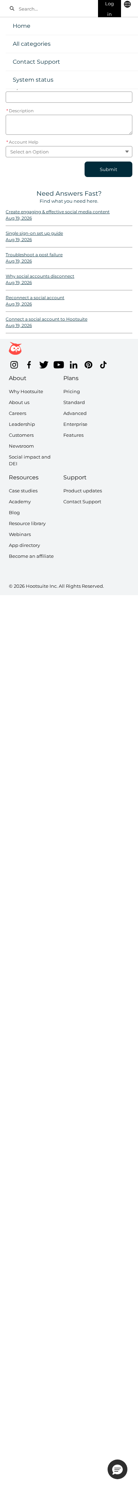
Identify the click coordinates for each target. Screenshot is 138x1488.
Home (21, 26)
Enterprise (75, 424)
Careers (17, 413)
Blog (14, 512)
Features (73, 435)
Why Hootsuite (26, 391)
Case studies (23, 490)
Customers (21, 435)
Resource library (27, 523)
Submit (108, 169)
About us (19, 402)
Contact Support (36, 61)
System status (33, 79)
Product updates (82, 490)
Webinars (20, 534)
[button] (117, 1469)
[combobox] (56, 8)
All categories (32, 43)
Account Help (22, 142)
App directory (24, 545)
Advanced (75, 413)
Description (20, 110)
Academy (20, 501)
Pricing (71, 391)
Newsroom (21, 446)
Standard (74, 402)
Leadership (22, 424)
